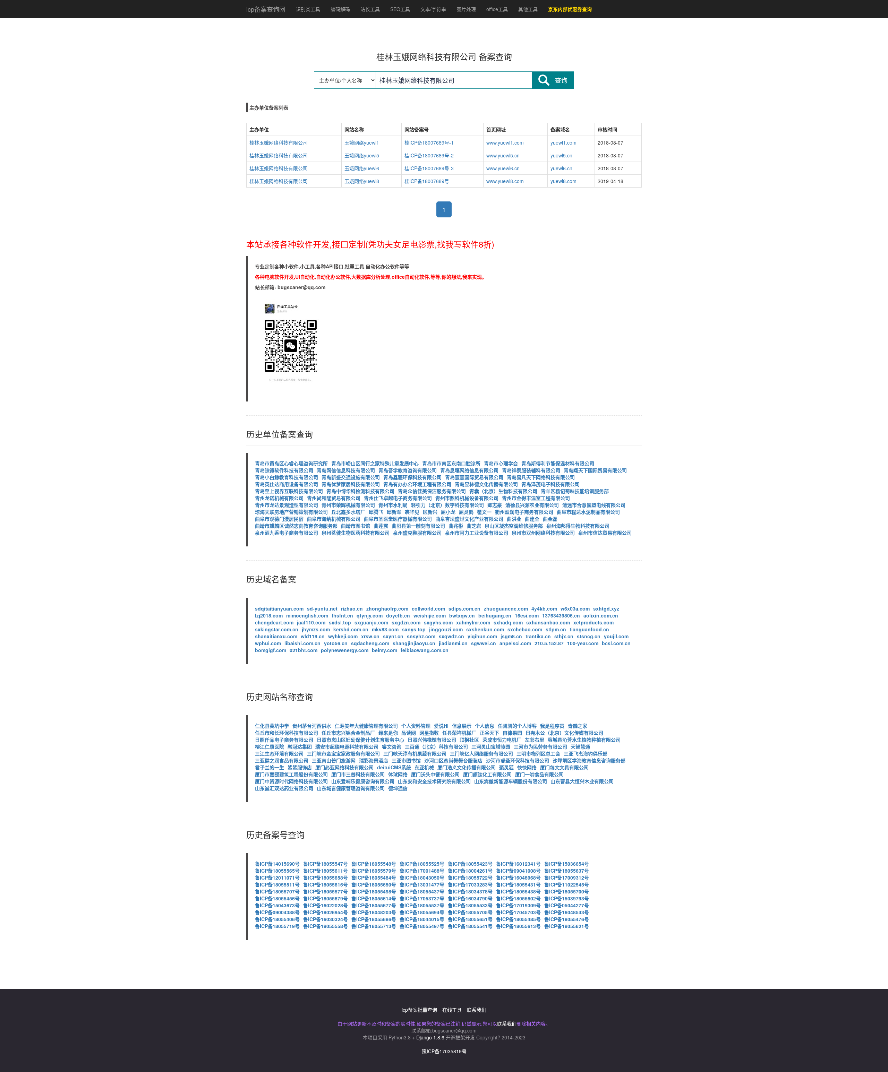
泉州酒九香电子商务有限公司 (286, 532)
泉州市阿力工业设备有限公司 (476, 532)
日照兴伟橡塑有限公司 (432, 739)
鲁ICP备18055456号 (277, 898)
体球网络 (398, 774)
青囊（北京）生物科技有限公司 (503, 490)
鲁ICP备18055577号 (325, 891)
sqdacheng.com (370, 643)
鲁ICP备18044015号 (422, 919)
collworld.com (428, 608)
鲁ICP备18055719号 (277, 926)
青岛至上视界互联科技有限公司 (289, 490)
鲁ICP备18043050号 (422, 877)
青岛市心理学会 (501, 463)
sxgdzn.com (406, 622)
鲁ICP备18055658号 (325, 877)
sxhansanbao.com (548, 622)
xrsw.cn (370, 636)
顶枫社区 (469, 739)
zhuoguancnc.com (506, 608)
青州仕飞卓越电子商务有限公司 (398, 497)
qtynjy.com (370, 615)
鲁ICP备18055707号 (277, 891)
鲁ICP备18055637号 (566, 870)
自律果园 (512, 732)
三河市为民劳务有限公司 (540, 746)
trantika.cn (538, 636)
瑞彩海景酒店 (373, 760)
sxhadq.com (508, 622)
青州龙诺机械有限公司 (279, 497)
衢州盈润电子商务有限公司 (524, 511)
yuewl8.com (563, 181)
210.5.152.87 (549, 643)
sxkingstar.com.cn (276, 629)
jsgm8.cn (511, 636)
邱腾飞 (376, 511)
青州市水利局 (393, 504)
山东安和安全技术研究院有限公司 (434, 781)
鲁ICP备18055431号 (518, 884)
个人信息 (484, 725)
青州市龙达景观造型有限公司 (286, 504)
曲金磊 (550, 518)
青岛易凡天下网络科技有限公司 (541, 477)
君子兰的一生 (269, 767)
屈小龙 (448, 511)
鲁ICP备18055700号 (566, 891)
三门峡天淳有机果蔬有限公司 (414, 753)
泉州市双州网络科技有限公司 (543, 532)
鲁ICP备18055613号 (518, 926)
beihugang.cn (494, 615)
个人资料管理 (415, 725)
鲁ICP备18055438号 (518, 891)
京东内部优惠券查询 (570, 9)
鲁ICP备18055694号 (422, 912)
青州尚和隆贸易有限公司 (333, 497)
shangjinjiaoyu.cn (414, 643)
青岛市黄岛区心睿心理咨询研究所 (291, 463)
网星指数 (429, 732)
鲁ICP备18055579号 (373, 870)
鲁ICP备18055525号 (422, 863)
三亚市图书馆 (406, 760)
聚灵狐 (506, 767)
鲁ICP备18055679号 (325, 898)
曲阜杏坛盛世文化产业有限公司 (469, 518)
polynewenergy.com (344, 650)
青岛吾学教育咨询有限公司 (407, 470)
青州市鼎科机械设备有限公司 (466, 497)
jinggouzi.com (446, 629)
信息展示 (461, 725)
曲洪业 (514, 518)
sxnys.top (414, 629)
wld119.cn (313, 636)
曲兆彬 (456, 525)
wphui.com (268, 643)
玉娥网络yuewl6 (361, 168)
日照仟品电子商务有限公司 (284, 739)
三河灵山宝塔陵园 (490, 746)
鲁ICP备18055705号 (470, 912)
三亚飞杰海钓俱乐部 (585, 753)
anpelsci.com (515, 643)
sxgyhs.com (438, 622)
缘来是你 (388, 732)
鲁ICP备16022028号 (325, 905)
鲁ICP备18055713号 (373, 926)
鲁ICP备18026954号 (325, 912)
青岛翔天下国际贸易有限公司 (595, 470)
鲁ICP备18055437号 (422, 891)
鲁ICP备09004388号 (277, 912)
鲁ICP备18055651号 (470, 919)
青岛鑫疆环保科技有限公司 (412, 477)
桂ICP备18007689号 (426, 181)
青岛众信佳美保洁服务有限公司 (432, 490)
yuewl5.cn (561, 155)
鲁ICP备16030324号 (325, 919)
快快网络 (527, 767)
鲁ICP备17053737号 (422, 898)
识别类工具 (308, 9)
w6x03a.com (575, 608)
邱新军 (394, 511)
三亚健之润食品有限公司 (281, 760)
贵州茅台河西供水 (311, 725)
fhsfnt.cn (342, 615)
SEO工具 (400, 9)
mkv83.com (385, 629)
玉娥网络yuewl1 (361, 142)
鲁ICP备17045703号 (518, 912)
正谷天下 (489, 732)
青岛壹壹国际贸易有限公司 (474, 477)
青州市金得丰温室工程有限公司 (536, 497)
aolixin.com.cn (600, 615)
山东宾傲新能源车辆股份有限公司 (510, 781)
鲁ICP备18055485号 (518, 919)
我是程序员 (552, 725)
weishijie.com (429, 615)
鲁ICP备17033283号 (470, 884)
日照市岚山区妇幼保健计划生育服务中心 (360, 739)
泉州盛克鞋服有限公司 (417, 532)
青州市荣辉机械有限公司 (348, 504)
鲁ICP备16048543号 (566, 912)
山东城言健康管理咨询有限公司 (351, 788)
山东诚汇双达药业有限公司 (284, 788)
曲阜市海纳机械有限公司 (333, 518)
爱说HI (441, 725)
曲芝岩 (474, 525)
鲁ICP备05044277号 (566, 905)
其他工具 (528, 9)
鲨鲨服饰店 (300, 767)
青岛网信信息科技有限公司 (346, 470)
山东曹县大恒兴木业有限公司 (582, 781)
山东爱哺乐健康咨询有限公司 (362, 781)
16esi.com (527, 615)
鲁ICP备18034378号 (470, 891)
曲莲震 (381, 525)
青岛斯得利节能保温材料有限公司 (557, 463)
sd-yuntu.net (322, 608)
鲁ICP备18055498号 (373, 891)
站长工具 (370, 9)
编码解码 (340, 9)
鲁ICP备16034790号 (470, 898)
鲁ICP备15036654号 (566, 863)
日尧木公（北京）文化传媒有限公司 (564, 732)
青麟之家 (577, 725)
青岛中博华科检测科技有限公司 (360, 490)
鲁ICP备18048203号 (373, 912)
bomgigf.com (270, 650)
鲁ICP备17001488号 (422, 870)
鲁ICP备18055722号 (470, 877)
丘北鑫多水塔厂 (348, 511)
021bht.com (303, 650)
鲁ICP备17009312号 (566, 877)
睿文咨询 (391, 746)
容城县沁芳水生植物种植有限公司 (584, 739)
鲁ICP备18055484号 (373, 877)
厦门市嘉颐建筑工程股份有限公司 (291, 774)
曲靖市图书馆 (355, 525)
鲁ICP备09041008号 (518, 870)
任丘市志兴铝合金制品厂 (348, 732)
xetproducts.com (593, 622)
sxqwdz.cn (451, 636)
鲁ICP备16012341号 (518, 863)
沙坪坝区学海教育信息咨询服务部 (589, 760)
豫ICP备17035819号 (444, 1051)
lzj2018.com (269, 615)
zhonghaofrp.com (387, 608)
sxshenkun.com (485, 629)
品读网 (408, 732)
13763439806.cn (561, 615)
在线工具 (452, 1009)
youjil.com (616, 636)
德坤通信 (398, 788)
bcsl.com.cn (616, 643)
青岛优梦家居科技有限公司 (351, 484)
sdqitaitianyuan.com (279, 608)
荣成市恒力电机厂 (502, 739)
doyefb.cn (398, 615)
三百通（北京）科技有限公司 (436, 746)
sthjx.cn (563, 636)
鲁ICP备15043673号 (277, 905)
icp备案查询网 (265, 9)
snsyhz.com (421, 636)
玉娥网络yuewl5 (361, 155)
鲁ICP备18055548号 (373, 863)
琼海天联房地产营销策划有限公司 (291, 511)
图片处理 (466, 9)
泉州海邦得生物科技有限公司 (577, 525)
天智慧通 (580, 746)
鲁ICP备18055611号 (325, 870)
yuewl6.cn (561, 168)
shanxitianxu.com (276, 636)
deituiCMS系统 (394, 767)
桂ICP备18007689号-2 (429, 155)
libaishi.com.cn (302, 643)
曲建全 (532, 518)
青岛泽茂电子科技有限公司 (550, 484)
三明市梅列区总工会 (538, 753)
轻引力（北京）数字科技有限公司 (447, 504)
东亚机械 (424, 767)
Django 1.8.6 (430, 1037)
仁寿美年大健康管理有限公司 (366, 725)
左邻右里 (534, 739)
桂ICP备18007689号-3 (429, 168)
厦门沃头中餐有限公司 (435, 774)
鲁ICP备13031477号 (422, 884)
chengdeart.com (274, 622)
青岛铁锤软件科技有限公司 (284, 470)
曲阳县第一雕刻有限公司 (418, 525)
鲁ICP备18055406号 (277, 919)
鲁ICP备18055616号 (325, 884)
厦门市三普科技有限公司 (358, 774)
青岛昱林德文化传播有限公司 (486, 484)
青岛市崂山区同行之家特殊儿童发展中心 (375, 463)
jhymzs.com (316, 629)
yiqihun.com (482, 636)
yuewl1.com (563, 142)
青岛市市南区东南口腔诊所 (451, 463)
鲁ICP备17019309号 (518, 905)
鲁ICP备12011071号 (277, 877)
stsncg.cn (588, 636)
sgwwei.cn (483, 643)
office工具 (497, 9)
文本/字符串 (433, 9)
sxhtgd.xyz (606, 608)
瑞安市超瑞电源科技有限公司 (346, 746)
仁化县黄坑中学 (272, 725)
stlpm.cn (556, 629)
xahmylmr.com (473, 622)
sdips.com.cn (464, 608)
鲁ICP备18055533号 (470, 905)
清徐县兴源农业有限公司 (532, 504)
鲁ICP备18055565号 (277, 870)
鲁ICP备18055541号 (470, 926)
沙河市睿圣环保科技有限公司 (517, 760)
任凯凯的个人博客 (517, 725)
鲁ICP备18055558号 (325, 926)
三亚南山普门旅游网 (334, 760)
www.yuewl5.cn (503, 155)
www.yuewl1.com (505, 142)
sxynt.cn (393, 636)
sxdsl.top (340, 622)
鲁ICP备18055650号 (373, 884)
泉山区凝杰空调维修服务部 (514, 525)
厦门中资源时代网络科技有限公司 (291, 781)
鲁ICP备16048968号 (518, 877)
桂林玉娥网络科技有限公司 (278, 142)
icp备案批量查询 (419, 1009)
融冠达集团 (300, 746)
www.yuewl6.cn (503, 168)
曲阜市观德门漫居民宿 (279, 518)
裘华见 (412, 511)
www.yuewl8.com (505, 181)
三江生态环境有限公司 (279, 753)
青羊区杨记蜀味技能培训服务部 (575, 490)
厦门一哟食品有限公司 (539, 774)
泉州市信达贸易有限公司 (605, 532)
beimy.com (384, 650)
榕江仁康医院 (269, 746)
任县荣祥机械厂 (459, 732)
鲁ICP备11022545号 (566, 884)
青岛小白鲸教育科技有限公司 (286, 477)
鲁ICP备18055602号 (518, 898)
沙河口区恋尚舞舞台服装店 (453, 760)
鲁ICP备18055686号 (373, 919)
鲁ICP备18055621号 (566, 926)
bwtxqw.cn (462, 615)
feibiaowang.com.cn (425, 650)
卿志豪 (494, 504)
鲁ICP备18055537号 (422, 905)
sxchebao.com (524, 629)
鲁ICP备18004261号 (470, 870)
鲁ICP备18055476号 (566, 919)
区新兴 (430, 511)
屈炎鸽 (466, 511)
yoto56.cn (336, 643)
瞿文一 (484, 511)
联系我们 (476, 1009)
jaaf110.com (311, 622)
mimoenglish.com (307, 615)
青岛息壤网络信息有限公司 (469, 470)
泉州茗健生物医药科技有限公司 (356, 532)
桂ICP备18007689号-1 (429, 142)
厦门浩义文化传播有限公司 (466, 767)
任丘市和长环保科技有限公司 (286, 732)
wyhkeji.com (343, 636)
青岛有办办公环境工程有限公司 (417, 484)
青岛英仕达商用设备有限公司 (286, 484)
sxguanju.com (371, 622)
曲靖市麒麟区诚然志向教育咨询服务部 (296, 525)
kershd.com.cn (350, 629)
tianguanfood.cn (589, 629)
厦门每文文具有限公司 (564, 767)
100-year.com (582, 643)
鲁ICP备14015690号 (277, 863)
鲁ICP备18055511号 (277, 884)
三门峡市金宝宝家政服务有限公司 (343, 753)
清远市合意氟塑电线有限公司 (593, 504)
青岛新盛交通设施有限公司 (351, 477)
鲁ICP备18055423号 (470, 863)
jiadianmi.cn (453, 643)
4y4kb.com (544, 608)
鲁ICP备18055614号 (373, 898)
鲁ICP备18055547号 (325, 863)
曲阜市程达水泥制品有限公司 (588, 511)
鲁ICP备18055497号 (422, 926)
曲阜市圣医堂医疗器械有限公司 (398, 518)
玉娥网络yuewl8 (361, 181)
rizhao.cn (352, 608)
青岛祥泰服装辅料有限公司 (531, 470)
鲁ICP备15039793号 (566, 898)
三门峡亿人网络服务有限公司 (481, 753)
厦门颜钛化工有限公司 (487, 774)
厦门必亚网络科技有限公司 (344, 767)
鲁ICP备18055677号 (373, 905)
